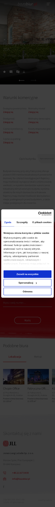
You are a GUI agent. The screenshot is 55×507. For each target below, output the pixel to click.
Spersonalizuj (25, 282)
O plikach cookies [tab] (41, 222)
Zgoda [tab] (7, 222)
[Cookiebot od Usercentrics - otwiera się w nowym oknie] (38, 214)
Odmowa (27, 291)
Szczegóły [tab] (22, 222)
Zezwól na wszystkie (27, 274)
